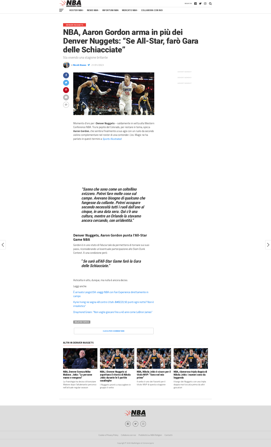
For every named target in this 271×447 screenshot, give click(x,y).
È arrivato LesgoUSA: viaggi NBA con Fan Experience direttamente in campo (110, 294)
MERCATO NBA (129, 10)
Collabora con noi (128, 435)
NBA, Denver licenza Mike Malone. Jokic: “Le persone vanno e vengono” (77, 374)
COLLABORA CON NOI (152, 10)
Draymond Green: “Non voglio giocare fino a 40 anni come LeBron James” (112, 312)
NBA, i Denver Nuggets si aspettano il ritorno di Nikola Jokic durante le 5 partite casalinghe (115, 376)
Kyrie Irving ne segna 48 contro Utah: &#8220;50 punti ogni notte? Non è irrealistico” (113, 304)
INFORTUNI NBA (110, 10)
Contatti (168, 435)
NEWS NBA (92, 10)
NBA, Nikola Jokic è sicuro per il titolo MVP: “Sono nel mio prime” (154, 374)
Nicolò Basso (79, 65)
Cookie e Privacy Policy (108, 435)
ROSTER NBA (76, 10)
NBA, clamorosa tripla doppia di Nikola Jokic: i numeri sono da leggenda (190, 374)
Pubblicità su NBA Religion (150, 435)
